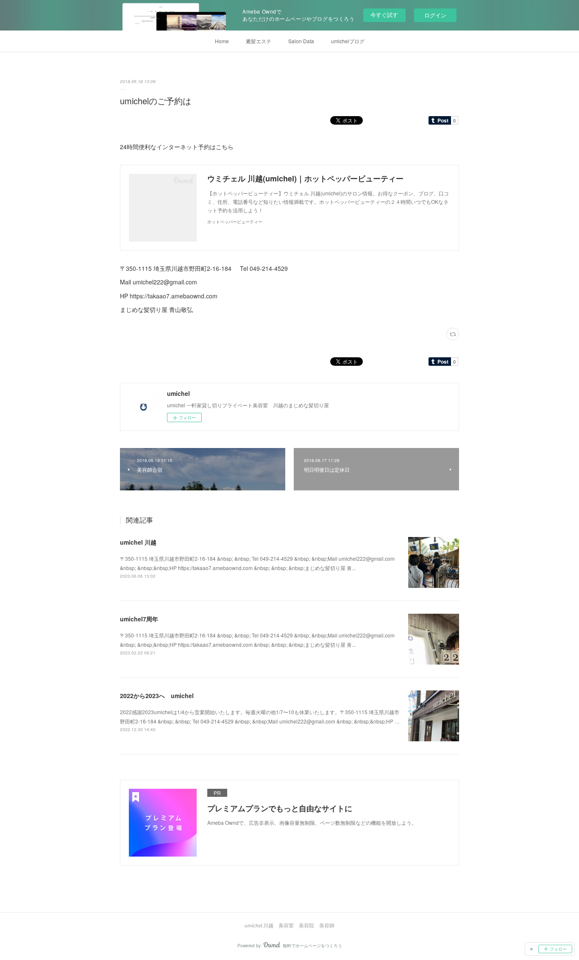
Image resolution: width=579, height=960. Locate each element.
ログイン (435, 15)
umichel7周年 (139, 619)
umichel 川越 (138, 542)
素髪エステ (258, 41)
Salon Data (301, 41)
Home (222, 41)
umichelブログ (348, 41)
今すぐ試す (384, 15)
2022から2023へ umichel (157, 695)
